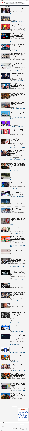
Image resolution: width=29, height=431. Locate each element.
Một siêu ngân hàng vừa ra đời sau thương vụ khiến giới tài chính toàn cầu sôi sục (17, 64)
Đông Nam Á (19, 108)
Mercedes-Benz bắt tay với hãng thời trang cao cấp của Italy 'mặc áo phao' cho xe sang (17, 284)
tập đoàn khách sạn (26, 414)
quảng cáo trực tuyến (14, 352)
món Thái (21, 417)
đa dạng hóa (13, 233)
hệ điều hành (15, 344)
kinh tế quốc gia (13, 50)
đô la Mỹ (13, 321)
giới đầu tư (16, 370)
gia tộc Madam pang (24, 413)
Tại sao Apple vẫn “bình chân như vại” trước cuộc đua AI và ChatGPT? (17, 303)
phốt (20, 413)
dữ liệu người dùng (17, 147)
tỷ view (23, 417)
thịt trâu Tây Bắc (20, 418)
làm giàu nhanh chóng (20, 245)
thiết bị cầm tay (19, 266)
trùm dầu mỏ (18, 321)
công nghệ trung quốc (14, 178)
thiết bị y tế (13, 136)
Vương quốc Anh (12, 215)
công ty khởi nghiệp (14, 117)
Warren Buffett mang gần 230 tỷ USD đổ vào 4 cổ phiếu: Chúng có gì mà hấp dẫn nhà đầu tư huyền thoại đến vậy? (17, 228)
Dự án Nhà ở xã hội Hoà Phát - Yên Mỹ (23, 416)
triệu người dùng (13, 147)
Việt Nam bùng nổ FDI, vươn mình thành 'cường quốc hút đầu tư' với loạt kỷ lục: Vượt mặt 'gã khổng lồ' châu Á (17, 25)
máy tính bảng (23, 188)
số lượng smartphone (14, 255)
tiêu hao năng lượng (19, 159)
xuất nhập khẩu (16, 108)
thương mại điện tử (14, 126)
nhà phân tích (18, 178)
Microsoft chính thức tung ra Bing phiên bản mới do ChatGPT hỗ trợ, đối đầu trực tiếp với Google (17, 384)
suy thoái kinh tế (16, 279)
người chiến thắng (17, 322)
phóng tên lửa (16, 12)
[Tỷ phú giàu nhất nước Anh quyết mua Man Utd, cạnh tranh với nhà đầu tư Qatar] (5, 366)
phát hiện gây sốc (13, 146)
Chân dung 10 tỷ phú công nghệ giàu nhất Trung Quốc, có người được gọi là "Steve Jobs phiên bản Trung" (17, 122)
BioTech (16, 3)
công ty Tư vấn (18, 30)
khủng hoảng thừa (20, 279)
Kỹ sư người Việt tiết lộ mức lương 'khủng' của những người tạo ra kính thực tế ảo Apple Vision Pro (17, 94)
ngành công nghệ (23, 352)
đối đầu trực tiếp (20, 390)
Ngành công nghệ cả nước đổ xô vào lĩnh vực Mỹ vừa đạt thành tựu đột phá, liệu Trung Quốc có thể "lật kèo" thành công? (17, 46)
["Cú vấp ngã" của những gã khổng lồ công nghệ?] (5, 349)
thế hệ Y (13, 245)
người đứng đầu (13, 80)
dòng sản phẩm (19, 188)
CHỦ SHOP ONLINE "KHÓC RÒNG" (18, 2)
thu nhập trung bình (17, 170)
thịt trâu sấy (26, 418)
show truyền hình (21, 401)
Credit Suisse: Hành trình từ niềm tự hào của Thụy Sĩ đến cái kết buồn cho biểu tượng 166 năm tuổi (17, 219)
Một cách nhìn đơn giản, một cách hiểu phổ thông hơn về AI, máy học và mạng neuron (17, 335)
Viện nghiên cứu (16, 309)
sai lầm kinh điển (13, 361)
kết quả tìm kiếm (13, 390)
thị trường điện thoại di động (15, 266)
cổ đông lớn (11, 224)
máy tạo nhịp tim (19, 136)
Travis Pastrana (23, 411)
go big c (19, 414)
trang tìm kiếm (17, 390)
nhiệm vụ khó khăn (17, 70)
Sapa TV (25, 417)
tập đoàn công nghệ (17, 351)
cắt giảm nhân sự (12, 267)
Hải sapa (23, 418)
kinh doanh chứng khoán (20, 158)
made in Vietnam (23, 108)
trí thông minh (11, 344)
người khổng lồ (15, 321)
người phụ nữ (13, 12)
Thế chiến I (13, 279)
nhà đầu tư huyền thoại (21, 233)
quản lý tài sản (13, 70)
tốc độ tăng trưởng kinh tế (21, 21)
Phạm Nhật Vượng (21, 117)
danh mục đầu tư (16, 233)
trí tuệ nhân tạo (17, 50)
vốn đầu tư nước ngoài (14, 30)
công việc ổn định (13, 170)
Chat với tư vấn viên (15, 428)
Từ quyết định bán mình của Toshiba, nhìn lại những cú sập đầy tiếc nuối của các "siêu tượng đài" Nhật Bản (17, 191)
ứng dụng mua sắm (18, 146)
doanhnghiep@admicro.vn (15, 427)
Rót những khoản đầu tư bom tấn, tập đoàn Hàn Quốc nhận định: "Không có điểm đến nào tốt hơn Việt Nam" (17, 17)
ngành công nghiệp (21, 255)
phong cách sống (17, 401)
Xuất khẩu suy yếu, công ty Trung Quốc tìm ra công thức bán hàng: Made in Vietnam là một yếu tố (17, 103)
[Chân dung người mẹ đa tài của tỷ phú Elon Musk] (5, 10)
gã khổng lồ (19, 12)
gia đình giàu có (13, 322)
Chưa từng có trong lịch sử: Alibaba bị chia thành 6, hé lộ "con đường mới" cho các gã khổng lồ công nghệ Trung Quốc (17, 174)
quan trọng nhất (13, 158)
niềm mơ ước (17, 280)
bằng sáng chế (16, 188)
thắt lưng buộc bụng (18, 331)
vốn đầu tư (21, 30)
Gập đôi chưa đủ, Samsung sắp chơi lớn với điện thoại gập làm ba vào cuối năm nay (17, 183)
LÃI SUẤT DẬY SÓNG (12, 2)
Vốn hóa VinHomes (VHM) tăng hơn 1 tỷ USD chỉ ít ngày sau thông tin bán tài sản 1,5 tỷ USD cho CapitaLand (17, 200)
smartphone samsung (23, 419)
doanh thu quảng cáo (18, 352)
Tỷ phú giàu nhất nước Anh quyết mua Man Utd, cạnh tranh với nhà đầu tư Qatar (17, 365)
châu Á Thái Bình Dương (18, 80)
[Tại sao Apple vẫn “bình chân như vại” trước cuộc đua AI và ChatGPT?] (5, 305)
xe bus (26, 411)
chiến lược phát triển (12, 309)
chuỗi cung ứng (20, 300)
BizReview (7, 2)
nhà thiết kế (21, 170)
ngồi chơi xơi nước (14, 331)
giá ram (22, 414)
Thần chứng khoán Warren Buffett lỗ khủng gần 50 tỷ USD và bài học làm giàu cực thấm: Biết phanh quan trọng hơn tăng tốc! (17, 152)
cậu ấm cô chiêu (13, 401)
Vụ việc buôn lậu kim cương (21, 3)
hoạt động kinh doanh (14, 196)
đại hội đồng (16, 158)
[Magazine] (2, 0)
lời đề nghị (22, 370)
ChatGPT (19, 361)
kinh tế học (23, 159)
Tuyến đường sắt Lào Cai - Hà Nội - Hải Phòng (23, 412)
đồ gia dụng (17, 126)
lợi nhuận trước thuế (21, 196)
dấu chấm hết (23, 266)
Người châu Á (12, 402)
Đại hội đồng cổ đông (14, 159)
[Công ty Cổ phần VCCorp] (22, 424)
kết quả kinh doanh (21, 351)
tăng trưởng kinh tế (14, 21)
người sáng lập (20, 126)
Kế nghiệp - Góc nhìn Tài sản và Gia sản (10, 3)
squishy (20, 411)
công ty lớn (15, 267)
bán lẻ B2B (23, 420)
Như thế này (21, 146)
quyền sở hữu (18, 370)
